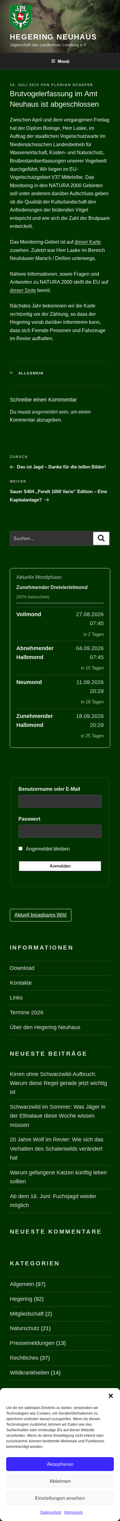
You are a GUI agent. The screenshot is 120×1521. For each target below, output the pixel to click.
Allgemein (31, 373)
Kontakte (21, 983)
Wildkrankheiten (29, 1373)
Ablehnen (60, 1481)
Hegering (21, 1299)
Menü (63, 61)
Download (22, 968)
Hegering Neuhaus (53, 37)
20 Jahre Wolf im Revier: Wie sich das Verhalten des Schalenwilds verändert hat (56, 1148)
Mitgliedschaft (27, 1314)
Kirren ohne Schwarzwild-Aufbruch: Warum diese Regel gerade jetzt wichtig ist (58, 1083)
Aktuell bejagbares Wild (40, 914)
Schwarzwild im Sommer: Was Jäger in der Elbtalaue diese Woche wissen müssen (58, 1116)
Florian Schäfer (72, 85)
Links (16, 998)
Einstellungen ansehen (60, 1498)
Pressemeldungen (32, 1343)
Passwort (29, 819)
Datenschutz (50, 1512)
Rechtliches (24, 1358)
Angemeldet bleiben (47, 848)
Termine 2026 (26, 1012)
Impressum (73, 1512)
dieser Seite (23, 290)
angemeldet (45, 411)
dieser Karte (87, 242)
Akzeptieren (60, 1464)
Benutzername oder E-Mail (49, 789)
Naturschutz (24, 1328)
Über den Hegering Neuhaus (45, 1027)
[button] (111, 1396)
